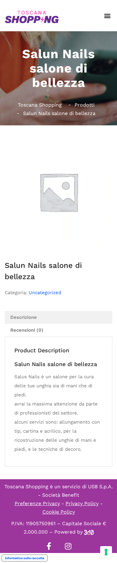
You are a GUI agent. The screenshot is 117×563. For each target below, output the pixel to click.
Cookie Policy (58, 512)
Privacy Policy (82, 503)
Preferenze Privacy (37, 503)
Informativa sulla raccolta (24, 558)
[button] (107, 16)
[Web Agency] (89, 532)
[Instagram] (68, 546)
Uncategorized (45, 292)
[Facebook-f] (49, 546)
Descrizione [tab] (23, 317)
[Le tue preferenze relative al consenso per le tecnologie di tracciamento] (106, 552)
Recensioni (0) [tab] (26, 330)
